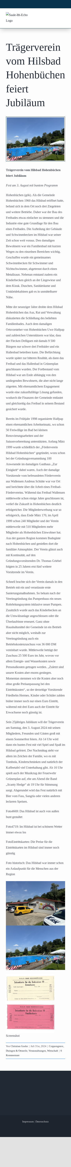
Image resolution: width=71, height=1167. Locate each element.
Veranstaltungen (37, 1050)
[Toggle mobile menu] (63, 15)
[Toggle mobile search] (55, 15)
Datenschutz (42, 1121)
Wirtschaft (52, 1050)
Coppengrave (56, 1046)
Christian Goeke (19, 1046)
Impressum (28, 1121)
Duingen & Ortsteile (16, 1050)
